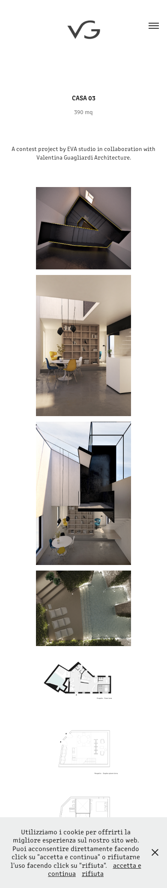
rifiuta (93, 873)
